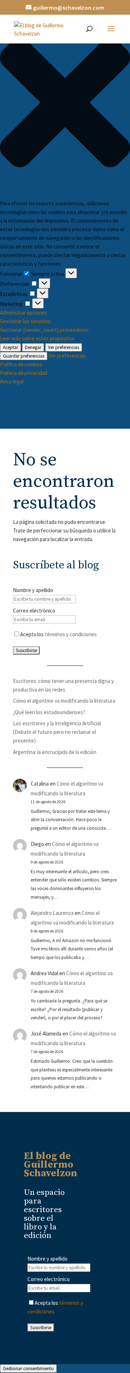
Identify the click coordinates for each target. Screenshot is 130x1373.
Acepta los (58, 634)
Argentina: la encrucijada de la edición (54, 752)
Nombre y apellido (33, 590)
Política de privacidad (23, 372)
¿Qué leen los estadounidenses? (49, 712)
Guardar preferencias (23, 356)
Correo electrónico (34, 610)
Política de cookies (21, 364)
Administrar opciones (23, 312)
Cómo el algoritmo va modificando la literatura (64, 700)
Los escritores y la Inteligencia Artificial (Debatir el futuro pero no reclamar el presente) (57, 732)
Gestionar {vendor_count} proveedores (44, 329)
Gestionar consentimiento (28, 1368)
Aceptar (10, 347)
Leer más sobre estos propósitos (37, 338)
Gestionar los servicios (25, 321)
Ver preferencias (63, 347)
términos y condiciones (71, 634)
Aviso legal (11, 381)
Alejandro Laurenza (52, 912)
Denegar (33, 347)
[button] (65, 104)
